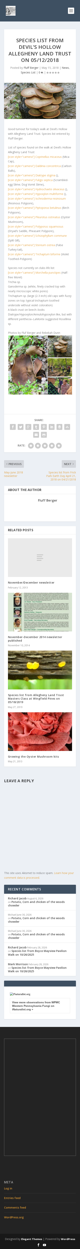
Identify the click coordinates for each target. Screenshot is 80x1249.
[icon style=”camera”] (35, 157)
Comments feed (15, 1207)
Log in (8, 1188)
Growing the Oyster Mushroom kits (33, 756)
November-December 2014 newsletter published (35, 638)
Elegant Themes (31, 1239)
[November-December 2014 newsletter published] (40, 612)
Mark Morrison (18, 964)
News (65, 68)
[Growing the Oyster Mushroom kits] (40, 731)
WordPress (68, 1239)
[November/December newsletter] (40, 557)
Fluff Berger (31, 68)
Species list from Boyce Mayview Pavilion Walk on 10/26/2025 (37, 952)
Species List (28, 72)
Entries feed (12, 1198)
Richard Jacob (17, 898)
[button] (27, 365)
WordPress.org (14, 1217)
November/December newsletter (31, 582)
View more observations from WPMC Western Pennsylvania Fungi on (36, 1006)
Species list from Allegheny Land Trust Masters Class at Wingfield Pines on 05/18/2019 (36, 698)
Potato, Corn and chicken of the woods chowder (36, 903)
